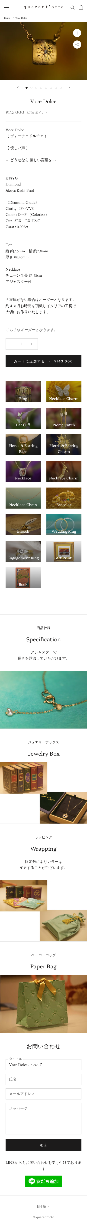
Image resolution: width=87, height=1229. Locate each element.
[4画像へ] (41, 88)
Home (7, 18)
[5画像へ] (46, 88)
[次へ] (69, 87)
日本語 (41, 1206)
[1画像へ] (27, 88)
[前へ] (18, 87)
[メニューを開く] (6, 7)
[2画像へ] (31, 88)
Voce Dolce (21, 18)
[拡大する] (77, 33)
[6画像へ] (51, 88)
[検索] (73, 7)
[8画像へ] (61, 88)
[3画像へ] (36, 88)
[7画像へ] (56, 88)
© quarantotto (43, 1217)
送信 (44, 1145)
